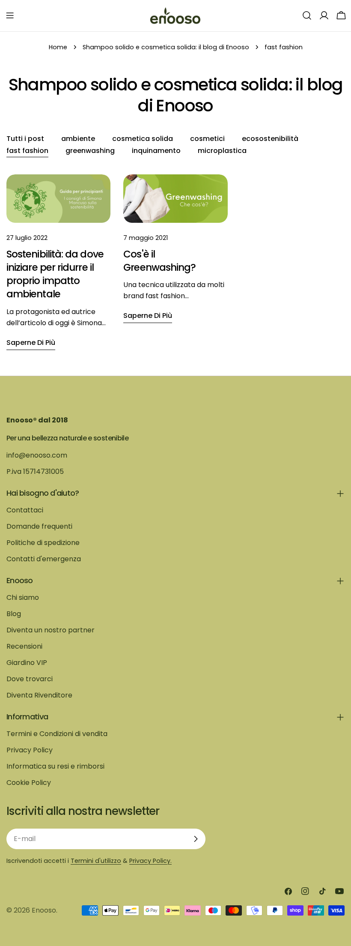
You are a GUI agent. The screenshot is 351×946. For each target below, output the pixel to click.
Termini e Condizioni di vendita (56, 734)
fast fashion (27, 151)
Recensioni (24, 646)
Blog (13, 614)
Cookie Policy (28, 782)
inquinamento (156, 151)
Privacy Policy (29, 750)
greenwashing (90, 151)
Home (58, 47)
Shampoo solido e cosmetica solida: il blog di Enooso (166, 47)
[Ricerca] (306, 15)
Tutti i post (25, 139)
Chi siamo (22, 597)
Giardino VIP (26, 663)
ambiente (78, 139)
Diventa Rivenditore (39, 695)
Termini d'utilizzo (96, 860)
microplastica (222, 151)
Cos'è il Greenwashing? (159, 260)
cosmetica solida (142, 139)
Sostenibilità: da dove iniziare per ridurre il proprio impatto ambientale (55, 274)
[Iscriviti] (196, 839)
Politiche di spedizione (43, 543)
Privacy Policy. (150, 860)
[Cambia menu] (9, 15)
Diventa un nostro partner (50, 630)
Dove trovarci (29, 679)
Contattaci (24, 510)
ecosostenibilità (270, 139)
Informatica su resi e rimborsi (55, 766)
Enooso (44, 910)
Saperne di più (30, 342)
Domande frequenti (39, 526)
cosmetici (207, 139)
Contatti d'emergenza (43, 559)
